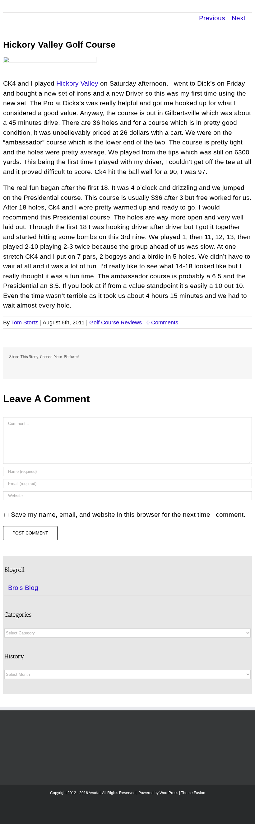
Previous (212, 17)
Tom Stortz (24, 322)
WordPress (169, 793)
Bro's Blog (23, 587)
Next (238, 17)
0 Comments (162, 322)
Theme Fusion (193, 793)
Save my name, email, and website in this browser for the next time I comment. (128, 514)
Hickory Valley (77, 83)
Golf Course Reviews (115, 322)
